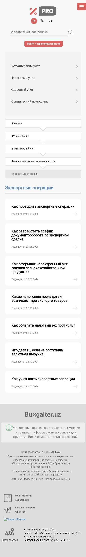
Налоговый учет (23, 78)
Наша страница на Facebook (23, 497)
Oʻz (50, 21)
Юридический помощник (29, 101)
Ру (34, 21)
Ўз (42, 21)
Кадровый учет (22, 90)
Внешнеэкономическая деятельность (33, 161)
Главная (17, 123)
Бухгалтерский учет (25, 66)
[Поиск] (70, 32)
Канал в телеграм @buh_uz (25, 509)
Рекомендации (20, 136)
